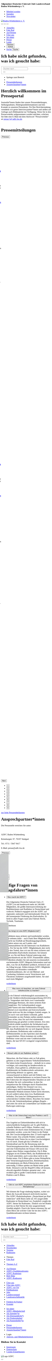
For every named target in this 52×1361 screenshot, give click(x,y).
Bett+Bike (10, 1276)
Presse (9, 40)
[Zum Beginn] (2, 1359)
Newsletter (10, 16)
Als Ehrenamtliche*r (15, 1316)
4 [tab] (7, 794)
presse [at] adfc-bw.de (13, 119)
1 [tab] (7, 786)
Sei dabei (10, 37)
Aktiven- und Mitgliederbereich (19, 1337)
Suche (9, 49)
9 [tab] (7, 808)
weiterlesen (11, 1048)
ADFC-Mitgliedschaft (15, 1311)
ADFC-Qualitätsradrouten (17, 1271)
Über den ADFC (13, 1285)
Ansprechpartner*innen (16, 84)
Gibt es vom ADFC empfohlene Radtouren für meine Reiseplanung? (29, 1186)
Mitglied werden (13, 11)
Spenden (10, 14)
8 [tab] (7, 805)
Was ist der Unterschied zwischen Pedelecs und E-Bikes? (29, 1116)
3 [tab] (7, 791)
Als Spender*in (12, 1313)
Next (4, 781)
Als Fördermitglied (14, 1318)
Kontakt (9, 1304)
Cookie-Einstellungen (15, 1352)
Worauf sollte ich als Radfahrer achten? (22, 1053)
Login (8, 42)
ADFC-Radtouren (14, 1278)
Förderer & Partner (14, 1302)
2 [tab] (7, 788)
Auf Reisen (11, 32)
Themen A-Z (11, 1264)
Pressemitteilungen (14, 82)
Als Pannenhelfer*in (15, 1321)
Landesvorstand (13, 1295)
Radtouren (10, 1252)
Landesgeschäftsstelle (15, 1297)
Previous (5, 137)
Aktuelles (10, 28)
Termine (9, 1250)
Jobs (8, 1292)
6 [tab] (7, 800)
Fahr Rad (10, 30)
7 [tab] (7, 802)
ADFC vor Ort (12, 1287)
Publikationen (12, 1290)
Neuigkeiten (11, 1248)
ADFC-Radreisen (13, 1273)
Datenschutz (11, 1349)
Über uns (10, 35)
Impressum (11, 1347)
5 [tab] (7, 797)
